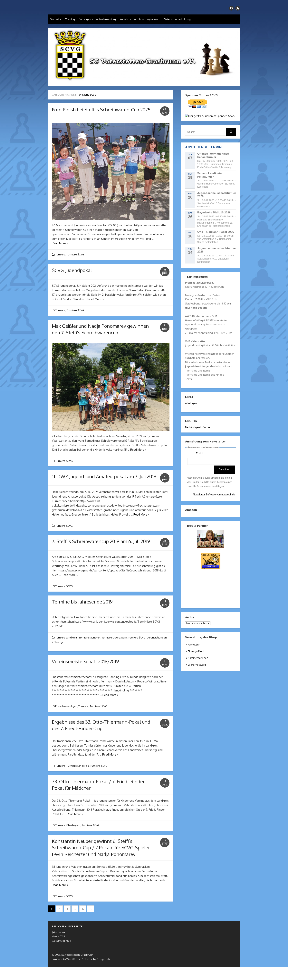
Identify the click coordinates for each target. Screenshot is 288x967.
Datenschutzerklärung (177, 19)
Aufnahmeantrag (106, 19)
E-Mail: (200, 453)
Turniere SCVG (75, 254)
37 (83, 909)
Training (70, 19)
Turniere (60, 254)
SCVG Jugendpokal (72, 270)
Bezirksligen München (198, 427)
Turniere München (90, 637)
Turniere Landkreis (66, 637)
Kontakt (124, 19)
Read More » (60, 243)
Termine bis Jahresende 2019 (82, 602)
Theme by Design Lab (97, 959)
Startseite (55, 19)
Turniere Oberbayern (114, 637)
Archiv (137, 19)
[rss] (237, 8)
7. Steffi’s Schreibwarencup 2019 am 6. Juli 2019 (101, 541)
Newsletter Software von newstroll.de (214, 494)
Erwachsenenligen (66, 706)
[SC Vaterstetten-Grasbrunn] (144, 57)
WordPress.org (197, 664)
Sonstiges (85, 19)
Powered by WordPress (66, 959)
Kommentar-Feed (198, 657)
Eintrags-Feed (196, 651)
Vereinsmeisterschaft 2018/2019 (85, 661)
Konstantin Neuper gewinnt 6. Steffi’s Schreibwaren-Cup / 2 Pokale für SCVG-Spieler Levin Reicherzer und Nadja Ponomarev (101, 847)
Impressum (153, 19)
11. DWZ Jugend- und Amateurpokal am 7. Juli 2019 (104, 476)
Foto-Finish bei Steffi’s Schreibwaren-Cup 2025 (101, 110)
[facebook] (231, 8)
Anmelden (194, 644)
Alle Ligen (191, 403)
